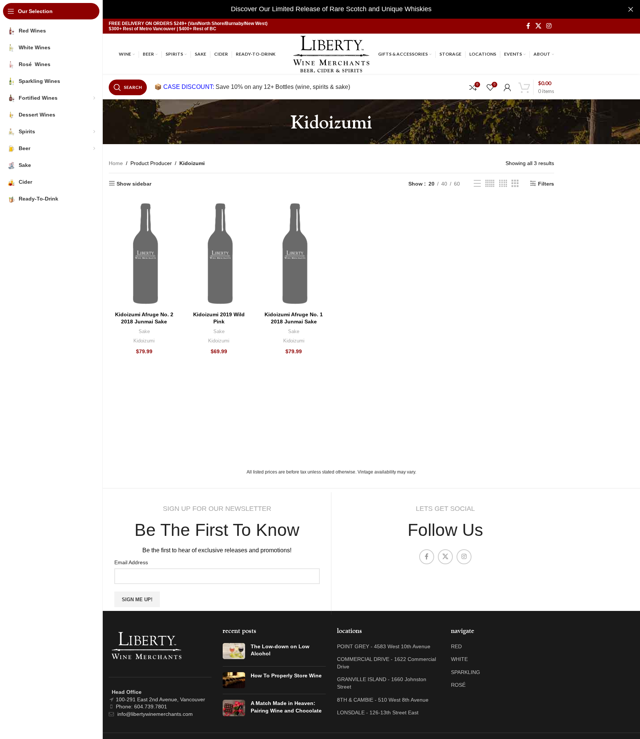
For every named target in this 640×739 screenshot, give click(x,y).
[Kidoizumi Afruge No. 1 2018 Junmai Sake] (293, 254)
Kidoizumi (144, 341)
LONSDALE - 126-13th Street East (377, 712)
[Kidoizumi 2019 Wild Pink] (218, 254)
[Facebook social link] (528, 26)
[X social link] (538, 26)
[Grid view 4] (503, 183)
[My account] (507, 87)
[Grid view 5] (489, 183)
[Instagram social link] (549, 26)
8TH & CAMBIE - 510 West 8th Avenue (383, 700)
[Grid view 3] (515, 183)
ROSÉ (458, 685)
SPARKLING (465, 672)
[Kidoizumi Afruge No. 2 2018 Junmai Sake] (144, 254)
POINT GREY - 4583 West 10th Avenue (383, 646)
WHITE (459, 659)
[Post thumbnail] (234, 652)
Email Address (131, 562)
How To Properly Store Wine (286, 676)
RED (456, 646)
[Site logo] (331, 54)
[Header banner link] (331, 9)
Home (116, 163)
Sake (144, 331)
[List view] (477, 183)
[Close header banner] (630, 9)
